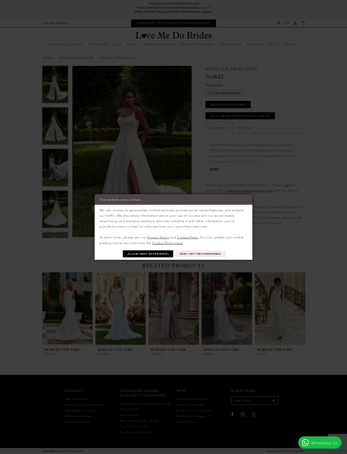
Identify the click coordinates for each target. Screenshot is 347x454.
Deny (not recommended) (200, 253)
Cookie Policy (187, 237)
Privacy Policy (158, 237)
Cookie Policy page (167, 243)
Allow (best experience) (148, 253)
